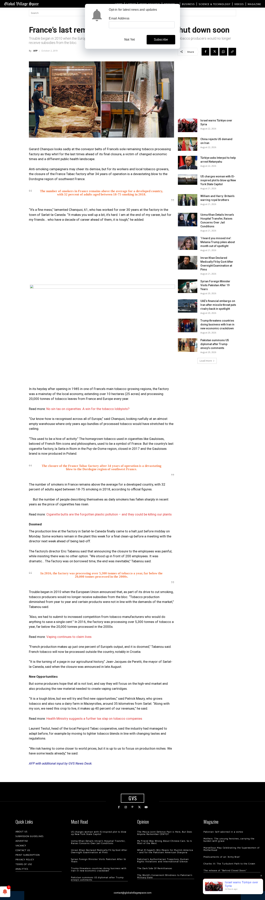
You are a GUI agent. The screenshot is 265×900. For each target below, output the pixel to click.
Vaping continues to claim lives (69, 637)
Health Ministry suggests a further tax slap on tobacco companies (94, 718)
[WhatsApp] (223, 52)
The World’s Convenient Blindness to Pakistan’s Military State (164, 876)
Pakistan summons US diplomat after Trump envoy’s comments (214, 344)
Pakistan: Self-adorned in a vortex (223, 832)
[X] (214, 52)
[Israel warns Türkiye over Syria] (187, 125)
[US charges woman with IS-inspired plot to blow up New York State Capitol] (187, 179)
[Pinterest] (132, 807)
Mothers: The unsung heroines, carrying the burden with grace (229, 840)
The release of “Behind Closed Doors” (225, 870)
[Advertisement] (101, 254)
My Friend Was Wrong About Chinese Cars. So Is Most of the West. (164, 842)
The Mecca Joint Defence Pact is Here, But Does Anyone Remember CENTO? (164, 833)
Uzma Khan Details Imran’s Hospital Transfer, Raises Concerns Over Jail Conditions (98, 842)
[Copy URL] (232, 52)
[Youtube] (146, 807)
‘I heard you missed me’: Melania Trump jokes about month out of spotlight (217, 242)
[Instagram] (125, 807)
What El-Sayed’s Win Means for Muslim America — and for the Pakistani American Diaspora (165, 851)
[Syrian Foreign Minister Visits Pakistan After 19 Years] (187, 286)
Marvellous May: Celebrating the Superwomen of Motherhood (232, 849)
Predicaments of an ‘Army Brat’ (222, 857)
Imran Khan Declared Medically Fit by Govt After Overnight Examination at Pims (99, 851)
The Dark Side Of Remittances (154, 868)
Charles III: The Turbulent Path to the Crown (229, 864)
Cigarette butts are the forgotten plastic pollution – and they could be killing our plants (109, 514)
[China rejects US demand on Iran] (187, 144)
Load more (206, 360)
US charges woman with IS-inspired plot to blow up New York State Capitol (218, 180)
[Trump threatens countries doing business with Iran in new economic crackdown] (187, 325)
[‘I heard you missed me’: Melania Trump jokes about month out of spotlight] (187, 243)
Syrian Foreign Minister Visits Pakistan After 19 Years (215, 285)
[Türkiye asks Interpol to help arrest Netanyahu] (187, 162)
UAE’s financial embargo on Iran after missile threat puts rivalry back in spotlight (218, 304)
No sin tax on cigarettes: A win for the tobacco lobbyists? (87, 409)
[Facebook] (205, 52)
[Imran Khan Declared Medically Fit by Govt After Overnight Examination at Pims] (187, 262)
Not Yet (129, 39)
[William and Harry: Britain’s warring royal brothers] (187, 200)
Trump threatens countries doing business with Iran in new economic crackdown (217, 324)
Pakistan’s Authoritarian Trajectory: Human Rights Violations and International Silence (163, 860)
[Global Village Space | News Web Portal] (21, 4)
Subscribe (161, 39)
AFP (35, 50)
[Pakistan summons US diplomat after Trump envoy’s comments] (187, 345)
